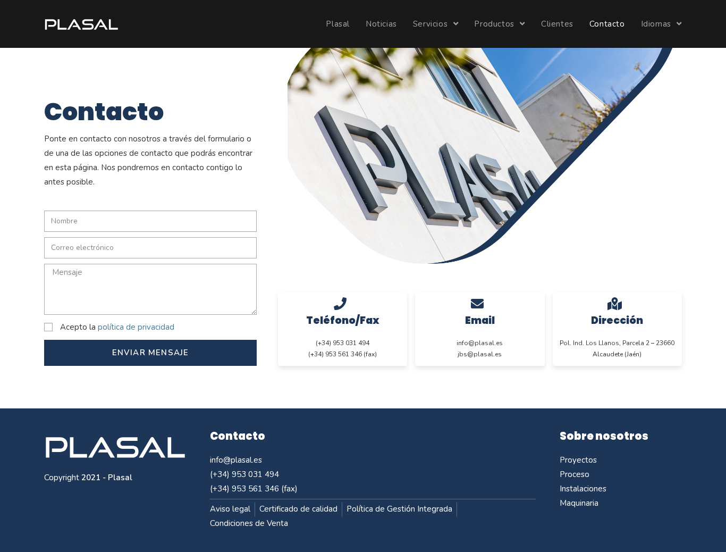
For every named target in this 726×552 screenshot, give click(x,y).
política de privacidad (136, 327)
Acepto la (117, 327)
